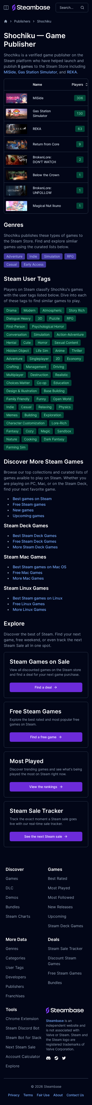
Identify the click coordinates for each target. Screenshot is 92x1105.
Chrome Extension (22, 1018)
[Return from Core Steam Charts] (16, 144)
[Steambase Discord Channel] (48, 1058)
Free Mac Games (27, 572)
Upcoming (57, 916)
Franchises (15, 995)
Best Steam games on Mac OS (39, 566)
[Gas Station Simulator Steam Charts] (16, 113)
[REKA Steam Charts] (16, 128)
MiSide (10, 72)
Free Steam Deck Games (34, 541)
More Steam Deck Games (35, 547)
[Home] (6, 21)
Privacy (14, 1095)
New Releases (60, 906)
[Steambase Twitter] (64, 1058)
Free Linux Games (29, 603)
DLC (9, 888)
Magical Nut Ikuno (47, 206)
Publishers (22, 21)
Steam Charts (18, 916)
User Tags (15, 967)
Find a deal (43, 687)
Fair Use (43, 1095)
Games (12, 878)
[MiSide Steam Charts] (16, 98)
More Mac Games (28, 578)
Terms (28, 1095)
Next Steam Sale (20, 1047)
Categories (15, 958)
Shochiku (44, 21)
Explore (12, 1066)
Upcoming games (28, 515)
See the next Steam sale (43, 836)
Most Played (59, 888)
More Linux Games (29, 609)
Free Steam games (29, 504)
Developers (16, 977)
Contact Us (75, 1095)
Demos (12, 897)
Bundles (13, 906)
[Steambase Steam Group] (56, 1058)
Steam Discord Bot (22, 1028)
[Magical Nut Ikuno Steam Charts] (16, 205)
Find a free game (43, 737)
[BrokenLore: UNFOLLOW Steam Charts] (16, 190)
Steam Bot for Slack (24, 1037)
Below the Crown (46, 175)
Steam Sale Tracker (65, 948)
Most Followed (61, 897)
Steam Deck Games (65, 925)
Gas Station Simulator (37, 72)
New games (23, 510)
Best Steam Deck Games (35, 535)
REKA (72, 72)
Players (77, 84)
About (58, 1095)
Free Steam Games (65, 973)
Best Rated (57, 878)
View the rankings (43, 787)
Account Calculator (23, 1056)
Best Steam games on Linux (38, 598)
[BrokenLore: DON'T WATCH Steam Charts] (16, 159)
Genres (12, 948)
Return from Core (46, 144)
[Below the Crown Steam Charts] (16, 175)
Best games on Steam (32, 498)
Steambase (55, 1021)
